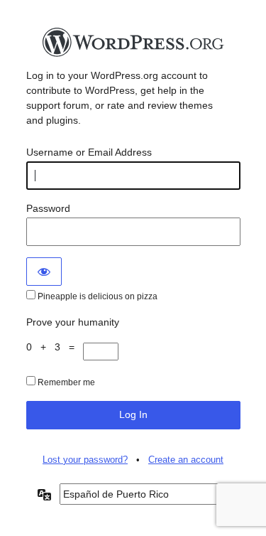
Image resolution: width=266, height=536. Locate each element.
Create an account (185, 459)
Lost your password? (85, 459)
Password (48, 208)
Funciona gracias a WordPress (133, 46)
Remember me (65, 382)
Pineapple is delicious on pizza (96, 296)
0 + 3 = (54, 347)
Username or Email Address (89, 152)
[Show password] (44, 271)
